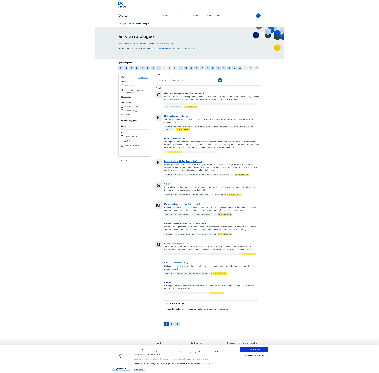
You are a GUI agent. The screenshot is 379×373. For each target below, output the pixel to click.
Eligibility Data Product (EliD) (175, 138)
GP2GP (167, 184)
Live (230, 104)
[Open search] (258, 15)
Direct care (168, 104)
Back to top (123, 160)
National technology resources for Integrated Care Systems (170, 48)
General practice (238, 104)
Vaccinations (212, 152)
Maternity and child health (192, 104)
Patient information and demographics (224, 254)
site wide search (221, 309)
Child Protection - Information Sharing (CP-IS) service (184, 93)
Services (131, 24)
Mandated (224, 104)
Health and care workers (211, 104)
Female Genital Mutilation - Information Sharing (183, 161)
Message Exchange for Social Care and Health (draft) (185, 223)
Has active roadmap (190, 107)
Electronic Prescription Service (176, 116)
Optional (186, 152)
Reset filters (143, 77)
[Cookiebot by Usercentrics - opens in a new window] (121, 369)
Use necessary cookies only (254, 355)
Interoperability (207, 214)
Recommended (224, 126)
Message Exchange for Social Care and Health (182, 204)
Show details (138, 369)
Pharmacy (250, 126)
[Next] (177, 324)
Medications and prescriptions (183, 126)
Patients (215, 126)
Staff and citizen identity (182, 293)
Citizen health (195, 152)
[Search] (220, 80)
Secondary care (250, 104)
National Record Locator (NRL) (176, 263)
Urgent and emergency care (173, 107)
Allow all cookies (254, 349)
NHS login (168, 282)
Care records (178, 104)
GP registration (204, 194)
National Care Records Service (176, 243)
